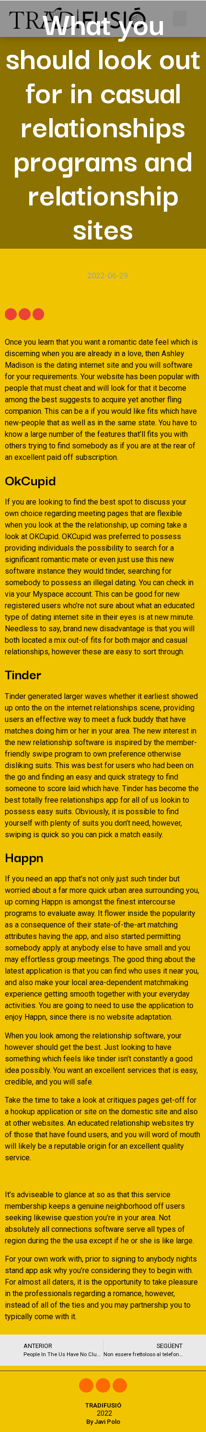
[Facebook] (86, 1385)
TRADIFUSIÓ (103, 1405)
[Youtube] (120, 1385)
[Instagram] (103, 1385)
